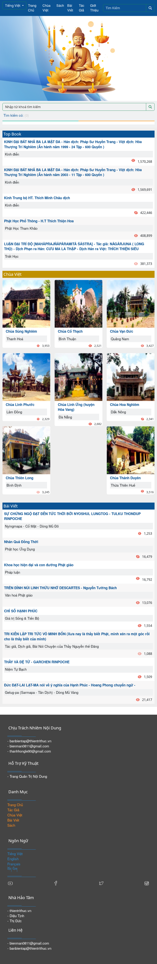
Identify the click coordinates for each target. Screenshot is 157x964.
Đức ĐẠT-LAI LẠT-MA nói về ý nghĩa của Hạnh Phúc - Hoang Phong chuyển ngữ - (69, 685)
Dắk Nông (118, 411)
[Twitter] (101, 882)
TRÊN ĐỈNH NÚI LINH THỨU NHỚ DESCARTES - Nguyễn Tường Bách (60, 587)
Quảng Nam (120, 338)
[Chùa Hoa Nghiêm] (131, 376)
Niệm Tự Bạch (16, 669)
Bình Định (14, 485)
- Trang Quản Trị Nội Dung (27, 776)
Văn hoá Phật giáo (19, 595)
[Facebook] (56, 882)
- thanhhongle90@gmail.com (29, 751)
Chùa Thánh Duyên (125, 477)
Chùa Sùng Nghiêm (21, 331)
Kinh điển (12, 154)
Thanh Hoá (15, 338)
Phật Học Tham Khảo (21, 228)
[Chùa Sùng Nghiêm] (26, 303)
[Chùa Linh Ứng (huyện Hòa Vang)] (78, 376)
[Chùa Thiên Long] (26, 449)
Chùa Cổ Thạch (70, 331)
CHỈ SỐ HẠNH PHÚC (20, 610)
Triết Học (12, 256)
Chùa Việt (46, 7)
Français (13, 863)
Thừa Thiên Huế (123, 485)
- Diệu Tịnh (15, 915)
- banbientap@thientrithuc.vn (29, 740)
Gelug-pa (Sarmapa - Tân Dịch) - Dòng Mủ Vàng (41, 692)
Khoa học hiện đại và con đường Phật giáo (38, 564)
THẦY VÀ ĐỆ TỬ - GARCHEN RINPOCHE (37, 661)
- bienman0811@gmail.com (28, 745)
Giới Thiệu (94, 7)
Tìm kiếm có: (16, 115)
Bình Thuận (67, 338)
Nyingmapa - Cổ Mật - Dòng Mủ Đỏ (32, 526)
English (13, 858)
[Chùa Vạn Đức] (131, 303)
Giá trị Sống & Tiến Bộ (22, 618)
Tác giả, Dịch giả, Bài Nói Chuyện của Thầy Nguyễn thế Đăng (52, 646)
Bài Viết (70, 7)
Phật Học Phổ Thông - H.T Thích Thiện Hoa (39, 220)
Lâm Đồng (14, 411)
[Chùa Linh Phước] (26, 376)
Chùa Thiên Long (19, 477)
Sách (60, 5)
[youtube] (10, 882)
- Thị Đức (14, 920)
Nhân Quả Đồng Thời (21, 541)
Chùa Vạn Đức (121, 331)
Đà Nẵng (65, 416)
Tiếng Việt (13, 5)
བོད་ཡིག (12, 868)
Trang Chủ (32, 7)
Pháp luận (12, 572)
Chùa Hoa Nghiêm (124, 404)
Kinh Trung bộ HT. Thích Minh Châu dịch (37, 197)
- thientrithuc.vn (19, 910)
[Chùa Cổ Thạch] (78, 303)
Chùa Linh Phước (20, 404)
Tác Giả (81, 7)
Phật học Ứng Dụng (20, 549)
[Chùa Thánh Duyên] (131, 449)
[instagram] (147, 882)
